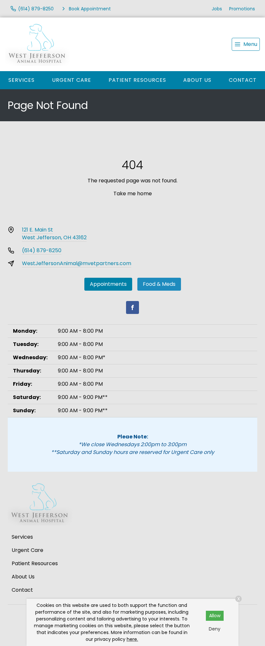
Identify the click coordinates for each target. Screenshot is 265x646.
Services (21, 80)
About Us (197, 80)
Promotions (242, 8)
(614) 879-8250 (41, 250)
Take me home (132, 193)
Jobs (217, 8)
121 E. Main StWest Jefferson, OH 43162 (54, 233)
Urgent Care (71, 80)
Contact (243, 80)
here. (132, 639)
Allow (214, 615)
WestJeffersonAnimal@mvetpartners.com (76, 263)
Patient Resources (137, 80)
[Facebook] (132, 307)
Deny (214, 629)
